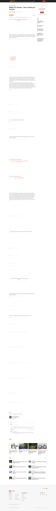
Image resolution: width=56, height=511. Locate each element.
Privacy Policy (20, 261)
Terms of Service (24, 261)
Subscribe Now (28, 259)
